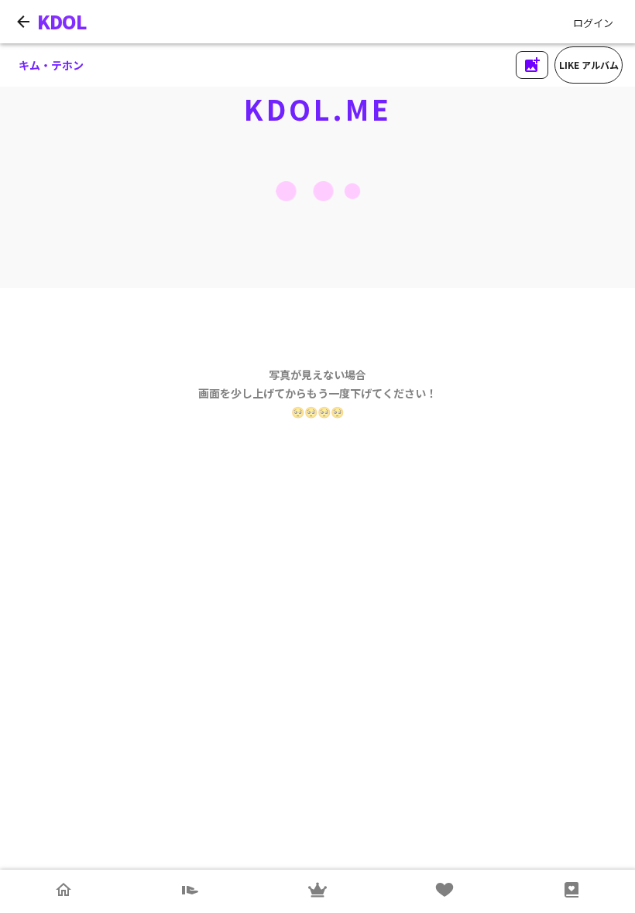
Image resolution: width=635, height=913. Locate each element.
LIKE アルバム (589, 64)
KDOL (62, 21)
